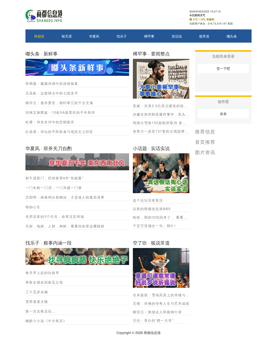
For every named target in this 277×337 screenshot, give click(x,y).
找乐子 (122, 36)
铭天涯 (67, 36)
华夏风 (94, 36)
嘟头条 (232, 36)
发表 (223, 113)
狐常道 (204, 36)
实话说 (177, 36)
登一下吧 (223, 68)
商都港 (39, 36)
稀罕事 (149, 36)
